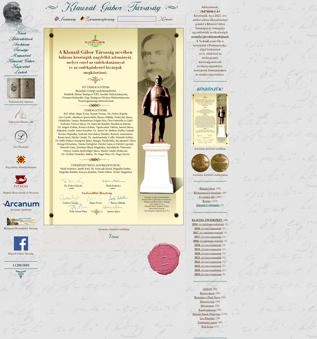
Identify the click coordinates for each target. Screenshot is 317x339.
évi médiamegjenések (208, 232)
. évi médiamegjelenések (208, 224)
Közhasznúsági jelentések (207, 192)
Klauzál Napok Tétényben (206, 314)
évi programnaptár (207, 236)
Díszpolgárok (207, 301)
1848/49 (207, 289)
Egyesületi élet (206, 196)
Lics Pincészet (207, 318)
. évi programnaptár (207, 228)
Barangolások (207, 293)
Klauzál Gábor (207, 188)
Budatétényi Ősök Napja (207, 297)
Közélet (207, 201)
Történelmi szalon (207, 322)
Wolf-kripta (207, 326)
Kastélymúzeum (207, 309)
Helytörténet (207, 305)
